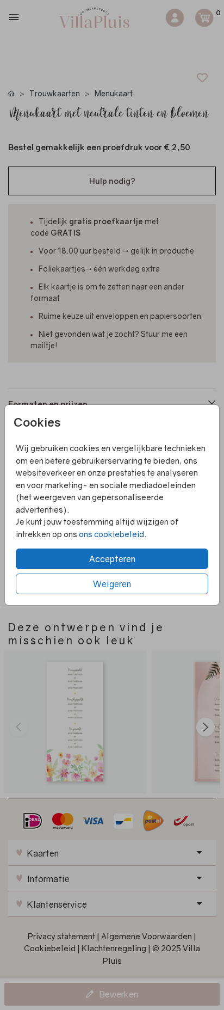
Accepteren (112, 558)
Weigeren (112, 583)
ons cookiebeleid (111, 534)
